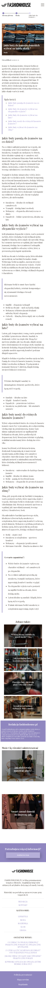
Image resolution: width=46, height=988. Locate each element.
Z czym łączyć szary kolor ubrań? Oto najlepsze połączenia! (23, 951)
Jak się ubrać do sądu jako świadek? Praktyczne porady (23, 957)
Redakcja (22, 901)
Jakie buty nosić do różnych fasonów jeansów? (24, 122)
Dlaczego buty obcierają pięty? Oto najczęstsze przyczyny (23, 683)
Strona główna (7, 15)
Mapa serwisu (23, 979)
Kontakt (23, 905)
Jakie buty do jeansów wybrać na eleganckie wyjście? (22, 110)
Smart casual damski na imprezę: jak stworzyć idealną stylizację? (23, 813)
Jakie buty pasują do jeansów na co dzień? (23, 104)
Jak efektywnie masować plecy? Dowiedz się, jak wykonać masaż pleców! (23, 769)
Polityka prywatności (23, 974)
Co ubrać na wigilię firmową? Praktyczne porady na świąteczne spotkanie (23, 944)
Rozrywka (23, 923)
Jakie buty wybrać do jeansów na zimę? (22, 128)
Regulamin (23, 984)
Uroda (23, 930)
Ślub (23, 927)
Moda (18, 15)
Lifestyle (23, 916)
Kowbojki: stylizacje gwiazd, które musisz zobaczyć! (23, 963)
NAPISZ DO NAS (23, 855)
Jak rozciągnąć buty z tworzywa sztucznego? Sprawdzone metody (23, 659)
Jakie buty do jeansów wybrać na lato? (22, 116)
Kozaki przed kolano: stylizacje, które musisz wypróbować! (23, 707)
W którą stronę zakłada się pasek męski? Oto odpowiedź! (23, 635)
